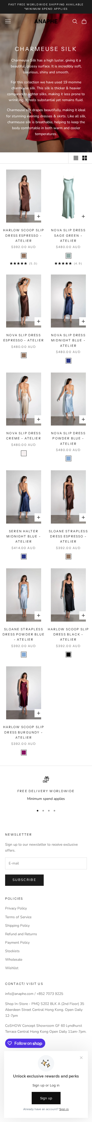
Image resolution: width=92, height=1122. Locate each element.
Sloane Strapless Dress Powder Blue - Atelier (24, 634)
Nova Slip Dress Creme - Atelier (23, 435)
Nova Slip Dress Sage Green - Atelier (68, 235)
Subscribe (24, 880)
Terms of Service (18, 917)
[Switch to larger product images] (76, 158)
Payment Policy (17, 942)
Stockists (12, 951)
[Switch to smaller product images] (84, 158)
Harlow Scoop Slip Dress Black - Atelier (68, 634)
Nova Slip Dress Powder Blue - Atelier (68, 438)
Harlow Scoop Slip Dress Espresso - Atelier (23, 235)
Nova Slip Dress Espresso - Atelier (23, 337)
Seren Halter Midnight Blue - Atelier (23, 536)
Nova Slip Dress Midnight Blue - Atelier (68, 340)
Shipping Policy (17, 925)
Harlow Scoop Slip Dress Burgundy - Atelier (23, 732)
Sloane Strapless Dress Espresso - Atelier (68, 536)
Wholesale (13, 959)
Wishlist (11, 968)
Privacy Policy (16, 908)
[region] (46, 789)
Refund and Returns (21, 934)
